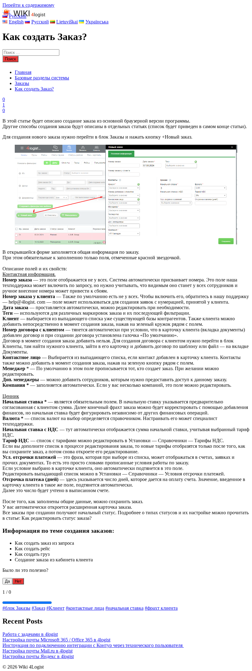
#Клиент (55, 608)
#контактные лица (85, 608)
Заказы (22, 83)
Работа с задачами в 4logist (30, 634)
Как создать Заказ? (34, 88)
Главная (23, 72)
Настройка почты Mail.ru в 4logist (37, 650)
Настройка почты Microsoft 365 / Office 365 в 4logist (56, 639)
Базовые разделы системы (42, 77)
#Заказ (38, 608)
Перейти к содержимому (28, 5)
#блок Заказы (16, 608)
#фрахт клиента (161, 608)
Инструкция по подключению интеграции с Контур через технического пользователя (93, 645)
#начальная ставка (124, 608)
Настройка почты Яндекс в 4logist (38, 656)
